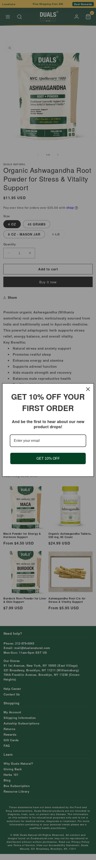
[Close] (88, 389)
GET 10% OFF (48, 458)
